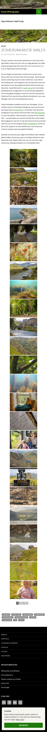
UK (15, 620)
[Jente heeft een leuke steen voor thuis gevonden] (23, 552)
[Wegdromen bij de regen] (23, 402)
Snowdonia (32, 123)
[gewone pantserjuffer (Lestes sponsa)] (23, 571)
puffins (32, 617)
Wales (21, 620)
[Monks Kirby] (23, 233)
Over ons (4, 647)
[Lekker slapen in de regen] (23, 533)
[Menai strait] (23, 515)
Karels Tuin (5, 683)
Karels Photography (10, 11)
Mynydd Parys (18, 110)
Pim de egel (5, 687)
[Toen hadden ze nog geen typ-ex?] (23, 421)
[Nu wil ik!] (23, 308)
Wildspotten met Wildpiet (10, 671)
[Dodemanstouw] (23, 289)
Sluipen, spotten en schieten (11, 679)
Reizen (3, 46)
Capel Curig (27, 88)
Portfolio (5, 639)
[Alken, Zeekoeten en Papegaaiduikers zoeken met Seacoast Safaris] (23, 496)
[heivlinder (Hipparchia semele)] (23, 196)
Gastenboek (5, 656)
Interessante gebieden (9, 643)
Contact (4, 651)
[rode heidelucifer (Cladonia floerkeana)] (23, 252)
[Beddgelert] (23, 327)
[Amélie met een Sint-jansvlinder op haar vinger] (23, 590)
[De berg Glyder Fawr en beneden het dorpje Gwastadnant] (23, 346)
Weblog (4, 634)
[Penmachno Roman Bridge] (23, 158)
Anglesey (6, 614)
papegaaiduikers (21, 617)
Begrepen (23, 725)
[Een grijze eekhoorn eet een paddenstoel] (23, 364)
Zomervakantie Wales (23, 50)
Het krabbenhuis (7, 675)
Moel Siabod (28, 614)
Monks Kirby (39, 614)
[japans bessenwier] (23, 383)
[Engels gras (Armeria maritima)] (23, 177)
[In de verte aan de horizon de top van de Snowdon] (23, 271)
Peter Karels (22, 54)
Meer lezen (20, 719)
